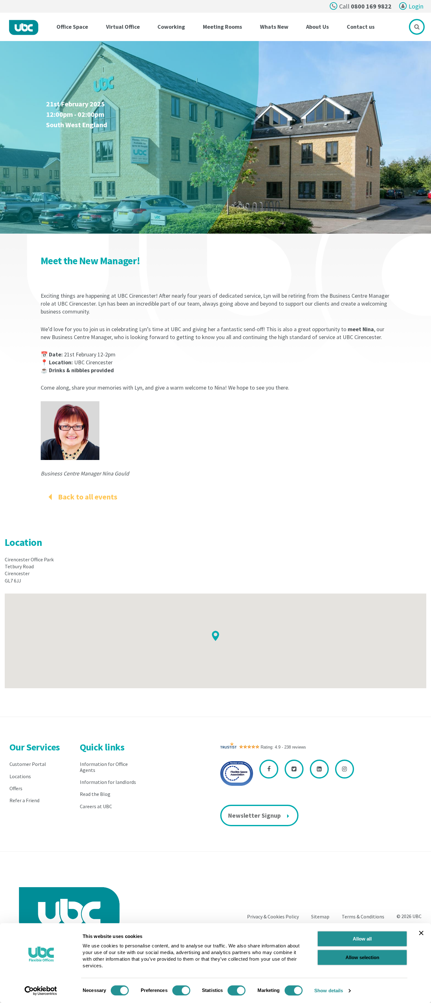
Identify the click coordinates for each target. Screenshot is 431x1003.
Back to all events (87, 497)
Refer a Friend (24, 800)
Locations (20, 776)
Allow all (362, 938)
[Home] (23, 27)
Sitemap (320, 917)
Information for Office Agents (104, 767)
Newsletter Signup (254, 815)
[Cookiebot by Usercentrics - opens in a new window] (40, 990)
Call (365, 6)
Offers (15, 788)
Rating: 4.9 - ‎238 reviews (283, 747)
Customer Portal (27, 764)
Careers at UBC (96, 806)
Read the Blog (95, 794)
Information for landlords (108, 782)
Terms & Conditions (363, 917)
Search (417, 27)
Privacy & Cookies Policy (273, 917)
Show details (328, 990)
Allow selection (362, 957)
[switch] (181, 990)
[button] (215, 636)
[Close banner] (421, 933)
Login (416, 6)
